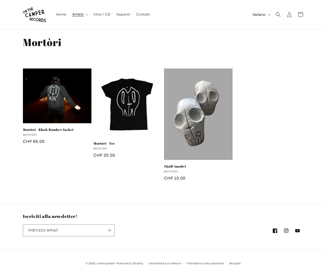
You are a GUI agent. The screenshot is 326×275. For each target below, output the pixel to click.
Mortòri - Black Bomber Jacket (48, 130)
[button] (79, 14)
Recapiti (235, 263)
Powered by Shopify (130, 263)
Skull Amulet (175, 166)
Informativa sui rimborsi (165, 263)
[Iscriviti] (108, 230)
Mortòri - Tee (104, 143)
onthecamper (106, 263)
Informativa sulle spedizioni (205, 263)
